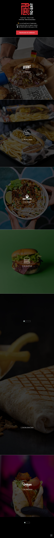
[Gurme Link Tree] (27, 68)
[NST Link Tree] (27, 374)
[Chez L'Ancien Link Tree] (27, 133)
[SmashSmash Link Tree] (27, 262)
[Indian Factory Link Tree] (27, 486)
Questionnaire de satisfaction (27, 32)
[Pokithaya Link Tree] (27, 198)
